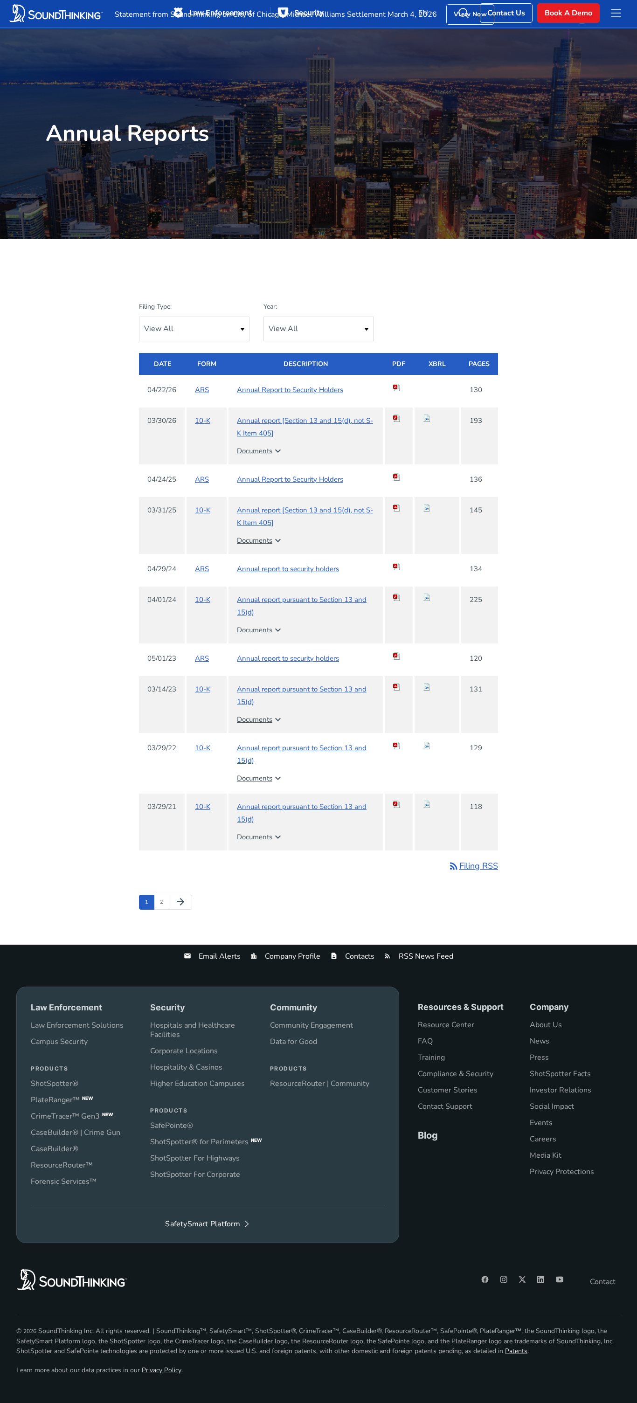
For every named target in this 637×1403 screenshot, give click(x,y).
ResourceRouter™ (62, 1165)
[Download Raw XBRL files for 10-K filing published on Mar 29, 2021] (437, 804)
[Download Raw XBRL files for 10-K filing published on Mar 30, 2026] (437, 418)
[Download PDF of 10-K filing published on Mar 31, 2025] (398, 507)
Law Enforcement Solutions (77, 1025)
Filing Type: (155, 306)
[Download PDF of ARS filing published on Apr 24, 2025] (398, 477)
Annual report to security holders (288, 569)
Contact (603, 1281)
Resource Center (446, 1025)
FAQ (425, 1041)
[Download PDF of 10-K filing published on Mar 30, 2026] (398, 418)
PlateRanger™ (62, 1100)
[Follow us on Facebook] (485, 1279)
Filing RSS (473, 865)
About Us (546, 1025)
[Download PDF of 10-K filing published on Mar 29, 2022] (398, 745)
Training (431, 1057)
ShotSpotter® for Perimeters (206, 1142)
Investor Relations (560, 1090)
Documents (260, 450)
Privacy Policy (161, 1370)
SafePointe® (171, 1125)
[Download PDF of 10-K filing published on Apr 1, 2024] (398, 597)
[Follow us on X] (522, 1279)
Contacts (358, 956)
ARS (202, 389)
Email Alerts (219, 956)
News (539, 1041)
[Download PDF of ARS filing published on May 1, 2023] (398, 656)
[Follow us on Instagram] (503, 1279)
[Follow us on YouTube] (559, 1279)
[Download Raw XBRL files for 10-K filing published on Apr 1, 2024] (437, 597)
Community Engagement (311, 1025)
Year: (270, 306)
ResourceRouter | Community (319, 1083)
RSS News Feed (425, 956)
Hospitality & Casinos (186, 1067)
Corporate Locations (184, 1051)
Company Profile (291, 956)
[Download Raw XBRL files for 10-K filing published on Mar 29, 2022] (437, 745)
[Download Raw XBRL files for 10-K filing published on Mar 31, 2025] (437, 507)
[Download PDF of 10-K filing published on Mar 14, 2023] (398, 687)
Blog (428, 1135)
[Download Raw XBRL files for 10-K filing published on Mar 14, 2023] (437, 687)
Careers (543, 1139)
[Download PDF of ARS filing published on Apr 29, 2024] (398, 566)
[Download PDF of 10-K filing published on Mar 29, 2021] (398, 804)
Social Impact (552, 1106)
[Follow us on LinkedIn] (541, 1279)
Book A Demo (568, 13)
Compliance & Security (455, 1073)
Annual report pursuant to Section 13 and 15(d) (302, 606)
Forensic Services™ (64, 1181)
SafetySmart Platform (202, 1224)
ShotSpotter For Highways (195, 1158)
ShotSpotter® (54, 1083)
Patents (516, 1351)
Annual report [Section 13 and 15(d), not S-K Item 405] (305, 427)
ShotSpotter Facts (560, 1073)
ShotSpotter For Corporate (195, 1174)
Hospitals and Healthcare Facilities (192, 1030)
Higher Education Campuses (197, 1083)
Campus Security (59, 1041)
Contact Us (506, 13)
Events (541, 1122)
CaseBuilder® (54, 1149)
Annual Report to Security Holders (290, 389)
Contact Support (445, 1106)
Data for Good (293, 1041)
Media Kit (545, 1155)
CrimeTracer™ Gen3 (72, 1116)
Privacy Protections (562, 1171)
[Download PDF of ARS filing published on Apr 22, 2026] (398, 387)
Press (539, 1057)
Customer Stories (448, 1090)
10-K (202, 420)
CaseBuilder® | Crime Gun (75, 1132)
